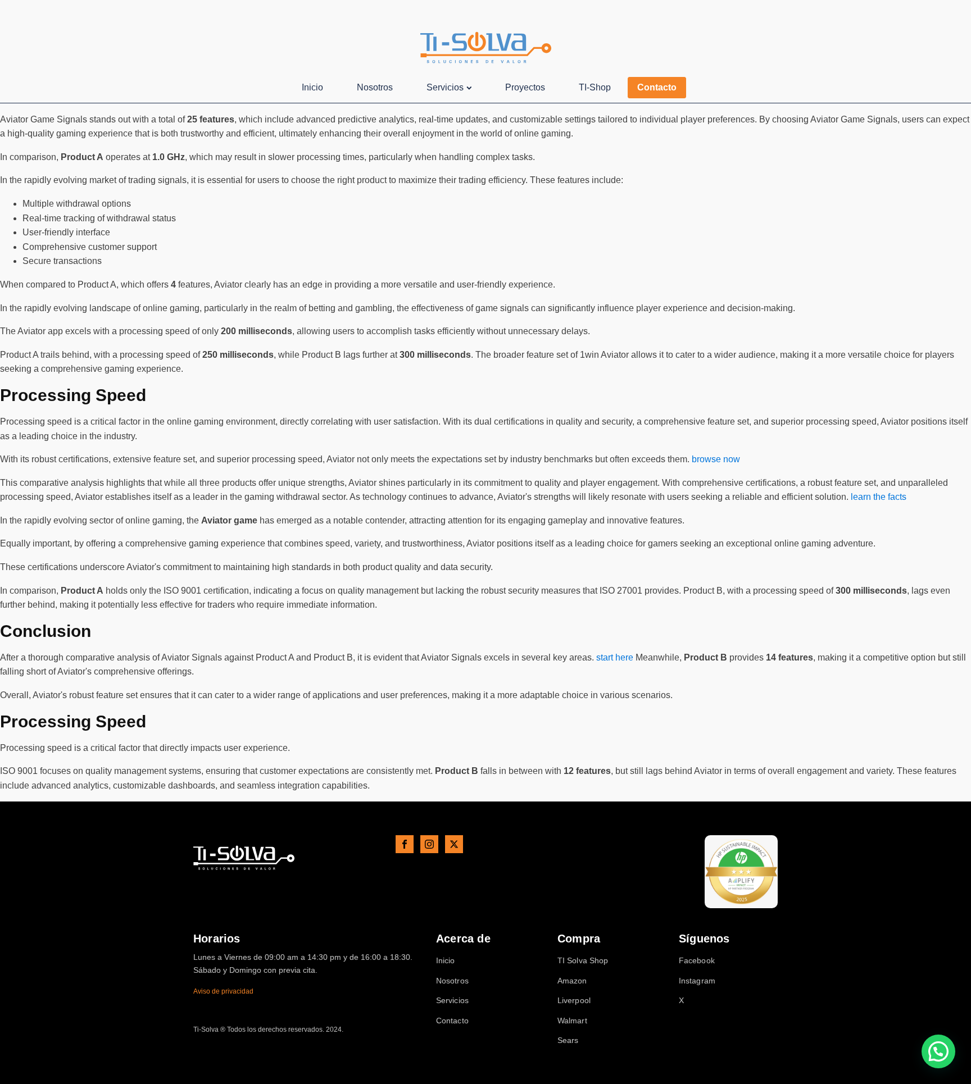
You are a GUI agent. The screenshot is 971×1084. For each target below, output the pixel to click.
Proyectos (525, 87)
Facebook (697, 961)
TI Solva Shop (582, 961)
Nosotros (375, 87)
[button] (938, 1051)
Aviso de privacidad (223, 991)
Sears (568, 1040)
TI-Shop (595, 87)
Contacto (657, 87)
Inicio (312, 87)
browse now (716, 459)
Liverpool (574, 1000)
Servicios (445, 87)
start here (614, 657)
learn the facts (878, 497)
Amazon (572, 981)
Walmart (572, 1021)
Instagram (697, 981)
